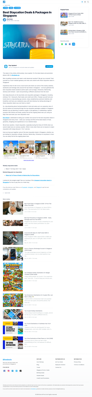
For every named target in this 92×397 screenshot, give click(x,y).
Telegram (38, 187)
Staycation (17, 7)
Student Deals (40, 375)
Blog (38, 364)
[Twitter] (16, 370)
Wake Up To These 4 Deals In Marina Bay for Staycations (23, 175)
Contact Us (58, 367)
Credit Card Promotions (43, 378)
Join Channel (49, 66)
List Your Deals (59, 362)
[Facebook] (4, 370)
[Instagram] (8, 370)
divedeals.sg (15, 75)
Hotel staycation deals (29, 160)
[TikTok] (20, 370)
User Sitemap (40, 362)
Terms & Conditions (79, 364)
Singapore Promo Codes (43, 370)
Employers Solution (60, 364)
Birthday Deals (40, 373)
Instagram (30, 187)
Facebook (24, 187)
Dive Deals (6, 117)
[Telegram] (12, 370)
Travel (11, 7)
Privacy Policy (77, 362)
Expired (5, 7)
